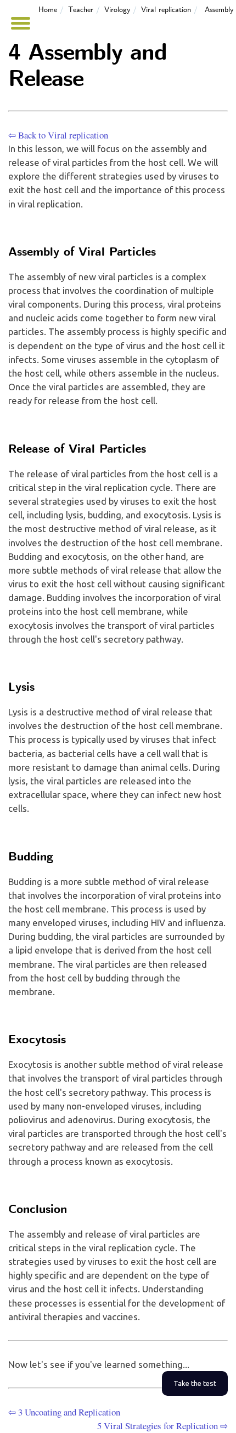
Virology (117, 10)
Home (47, 10)
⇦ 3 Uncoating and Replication (64, 1412)
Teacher (80, 10)
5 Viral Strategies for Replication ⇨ (162, 1425)
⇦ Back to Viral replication (58, 135)
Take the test (194, 1383)
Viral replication (166, 10)
